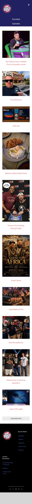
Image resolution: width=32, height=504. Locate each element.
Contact (21, 450)
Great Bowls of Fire (16, 309)
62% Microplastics (16, 342)
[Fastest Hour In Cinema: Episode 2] (16, 362)
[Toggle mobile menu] (29, 5)
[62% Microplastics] (16, 327)
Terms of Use (22, 446)
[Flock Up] (16, 114)
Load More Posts (16, 418)
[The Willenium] (16, 83)
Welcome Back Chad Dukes (16, 173)
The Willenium (16, 100)
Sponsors (21, 443)
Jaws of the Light (16, 409)
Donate (21, 439)
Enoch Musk (16, 280)
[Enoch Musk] (16, 256)
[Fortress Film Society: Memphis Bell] (16, 201)
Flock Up (16, 126)
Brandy (5, 468)
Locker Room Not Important (8, 463)
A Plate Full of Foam (7, 472)
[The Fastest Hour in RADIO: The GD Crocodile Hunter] (16, 44)
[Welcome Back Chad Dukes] (16, 150)
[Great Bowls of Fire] (16, 296)
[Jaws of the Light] (16, 397)
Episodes (21, 436)
